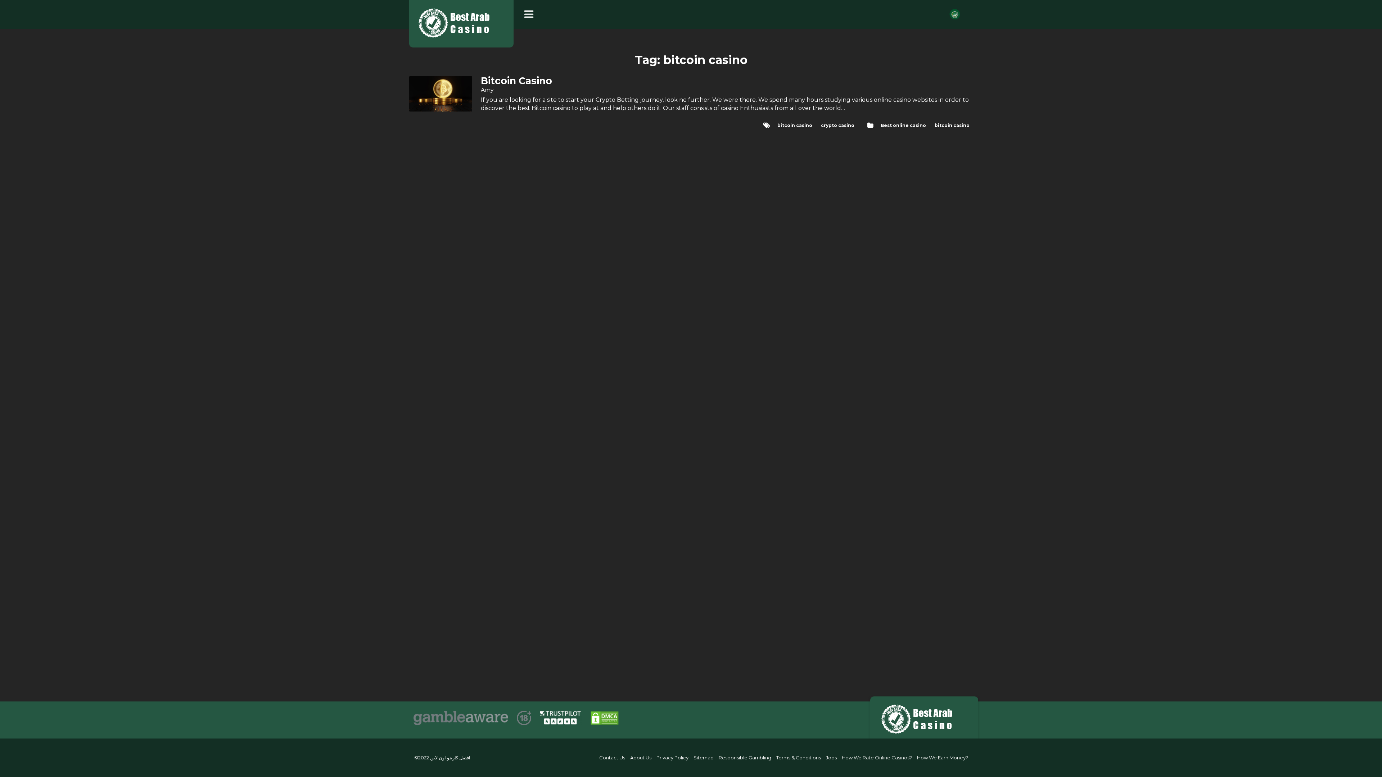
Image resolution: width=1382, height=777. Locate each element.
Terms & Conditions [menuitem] (798, 757)
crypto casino (837, 125)
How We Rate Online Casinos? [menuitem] (877, 757)
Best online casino (903, 125)
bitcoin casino (952, 125)
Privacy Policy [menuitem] (672, 757)
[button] (531, 14)
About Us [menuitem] (640, 757)
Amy (487, 89)
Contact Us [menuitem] (612, 757)
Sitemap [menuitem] (704, 757)
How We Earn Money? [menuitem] (942, 757)
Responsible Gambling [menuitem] (745, 757)
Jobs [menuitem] (831, 757)
